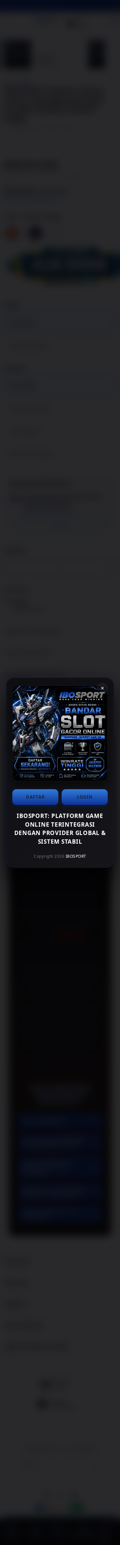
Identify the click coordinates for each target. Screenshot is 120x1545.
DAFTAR (35, 797)
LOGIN (85, 797)
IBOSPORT (76, 856)
